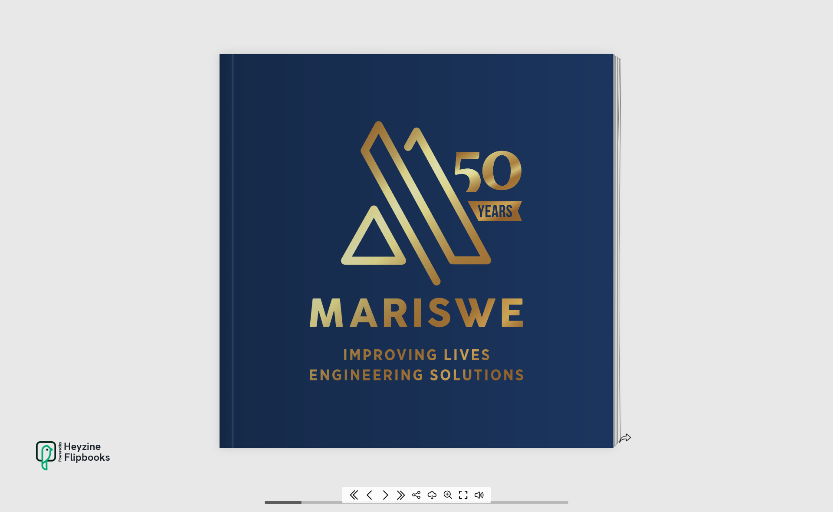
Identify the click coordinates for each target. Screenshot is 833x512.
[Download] (432, 495)
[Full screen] (463, 495)
